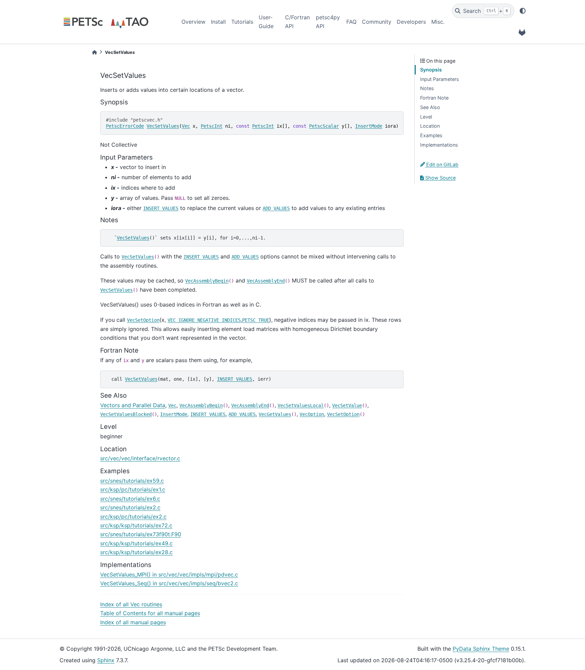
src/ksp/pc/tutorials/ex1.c (132, 489)
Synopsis (431, 69)
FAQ (351, 21)
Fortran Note (434, 98)
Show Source (440, 178)
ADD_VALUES (276, 208)
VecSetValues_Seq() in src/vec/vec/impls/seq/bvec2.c (169, 583)
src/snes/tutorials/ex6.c (130, 498)
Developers (411, 21)
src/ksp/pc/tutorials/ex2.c (133, 516)
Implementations (439, 145)
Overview (193, 21)
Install (218, 21)
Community (376, 21)
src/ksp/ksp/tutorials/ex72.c (136, 525)
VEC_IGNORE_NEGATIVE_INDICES (204, 320)
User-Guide (266, 21)
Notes (427, 88)
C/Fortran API (297, 21)
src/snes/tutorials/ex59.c (132, 480)
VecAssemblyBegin (207, 281)
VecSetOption (143, 320)
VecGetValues (275, 414)
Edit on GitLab (441, 164)
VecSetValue (347, 405)
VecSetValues (163, 126)
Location (430, 126)
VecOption (312, 414)
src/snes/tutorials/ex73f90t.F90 (140, 534)
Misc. (438, 21)
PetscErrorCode (125, 126)
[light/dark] (522, 11)
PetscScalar (324, 126)
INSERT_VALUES (160, 208)
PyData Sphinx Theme (481, 648)
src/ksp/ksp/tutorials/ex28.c (136, 552)
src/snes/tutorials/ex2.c (130, 507)
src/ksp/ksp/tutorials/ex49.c (136, 543)
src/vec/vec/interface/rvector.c (140, 458)
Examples (431, 135)
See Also (430, 107)
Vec (186, 126)
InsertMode (368, 126)
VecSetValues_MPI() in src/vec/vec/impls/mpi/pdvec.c (169, 574)
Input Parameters (439, 79)
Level (426, 117)
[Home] (94, 52)
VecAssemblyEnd (266, 281)
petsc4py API (328, 21)
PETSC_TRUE (255, 320)
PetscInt (211, 126)
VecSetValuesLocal (301, 405)
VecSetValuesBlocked (126, 414)
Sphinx (105, 660)
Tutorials (242, 21)
